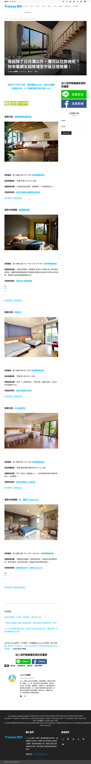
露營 (49, 6)
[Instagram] (70, 1)
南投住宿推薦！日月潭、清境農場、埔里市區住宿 (22, 617)
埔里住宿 (29, 665)
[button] (63, 1)
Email (63, 126)
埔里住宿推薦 (38, 665)
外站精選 (75, 6)
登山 (32, 6)
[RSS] (77, 1)
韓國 (60, 6)
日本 (55, 6)
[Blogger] (22, 696)
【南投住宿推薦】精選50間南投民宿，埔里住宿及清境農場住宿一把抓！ (31, 623)
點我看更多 (13, 198)
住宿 (43, 6)
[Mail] (74, 1)
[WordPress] (81, 1)
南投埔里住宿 (21, 665)
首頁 (5, 19)
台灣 (26, 6)
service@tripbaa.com (40, 754)
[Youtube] (85, 1)
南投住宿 (12, 665)
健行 (37, 6)
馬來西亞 (67, 6)
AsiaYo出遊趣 (14, 71)
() (38, 175)
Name (63, 120)
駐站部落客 (27, 12)
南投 (15, 19)
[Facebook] (66, 1)
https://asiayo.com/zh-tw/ (27, 678)
